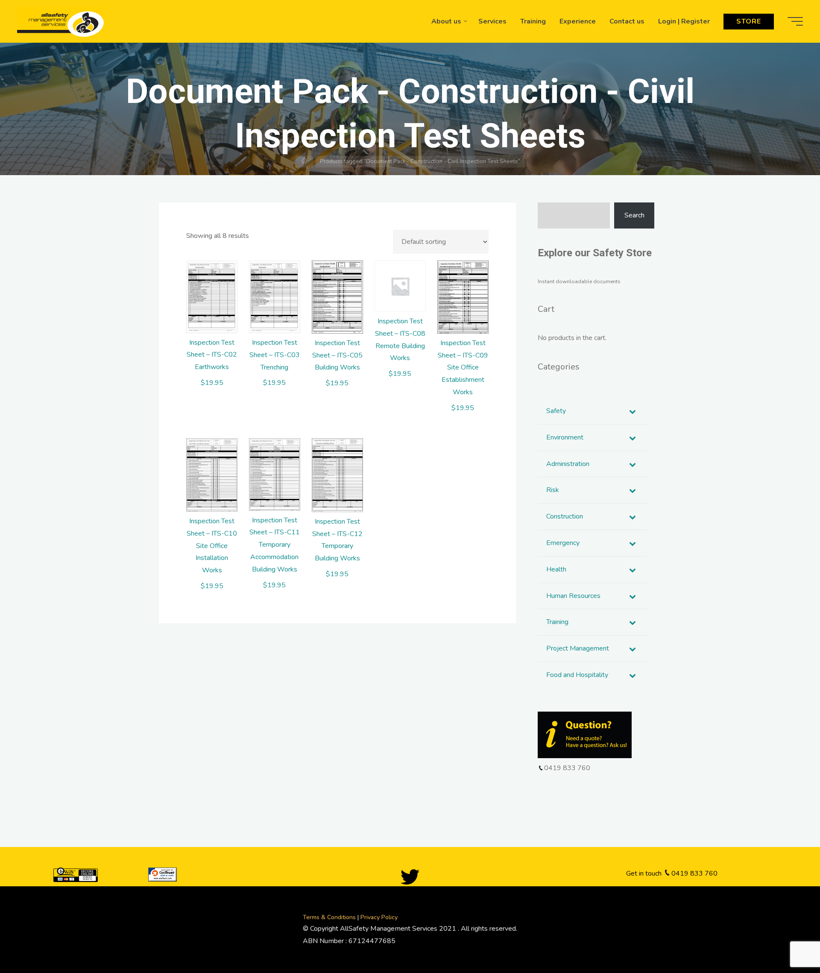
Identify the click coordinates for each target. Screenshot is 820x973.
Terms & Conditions (330, 917)
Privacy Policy (379, 917)
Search (634, 215)
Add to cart (216, 291)
